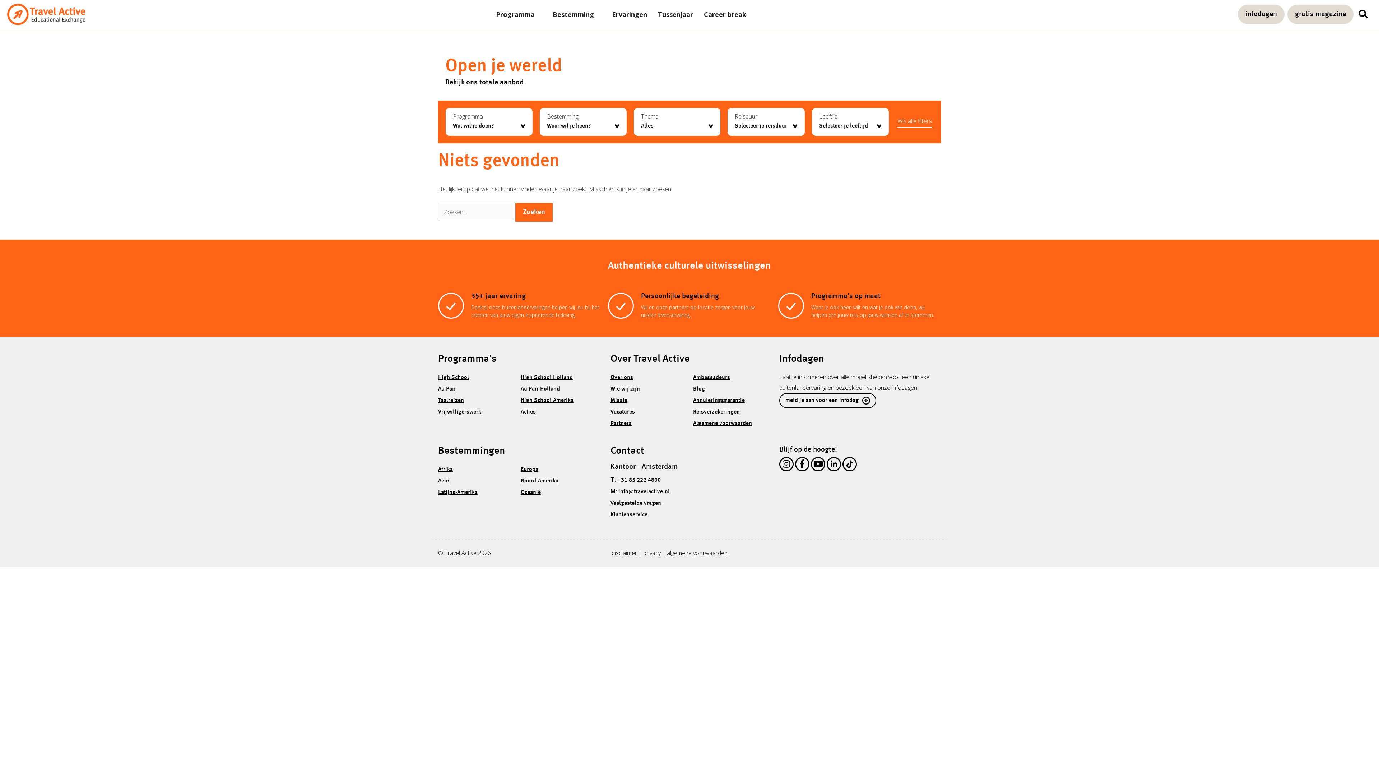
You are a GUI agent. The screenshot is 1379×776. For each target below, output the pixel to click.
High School (453, 377)
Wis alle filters (914, 121)
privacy (652, 553)
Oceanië (531, 492)
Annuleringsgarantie (719, 400)
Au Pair (447, 389)
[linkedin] (834, 465)
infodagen (1261, 14)
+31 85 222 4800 (639, 480)
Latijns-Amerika (458, 492)
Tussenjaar (675, 14)
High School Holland (547, 377)
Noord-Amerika (539, 481)
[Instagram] (786, 465)
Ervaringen (629, 14)
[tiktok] (849, 465)
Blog (699, 389)
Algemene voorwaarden (722, 423)
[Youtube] (818, 465)
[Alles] (677, 126)
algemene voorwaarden (697, 553)
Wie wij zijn (625, 389)
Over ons (621, 377)
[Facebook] (802, 465)
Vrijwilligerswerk (459, 412)
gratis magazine (1320, 14)
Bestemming (573, 14)
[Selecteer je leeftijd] (850, 126)
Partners (621, 423)
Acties (528, 412)
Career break (725, 14)
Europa (529, 469)
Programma (515, 14)
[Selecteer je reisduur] (766, 126)
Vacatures (622, 412)
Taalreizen (451, 400)
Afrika (445, 469)
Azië (443, 481)
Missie (618, 400)
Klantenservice (628, 515)
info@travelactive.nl (644, 492)
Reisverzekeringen (716, 412)
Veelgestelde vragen (635, 503)
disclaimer (624, 553)
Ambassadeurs (711, 377)
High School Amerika (547, 400)
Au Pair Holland (540, 389)
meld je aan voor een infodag (822, 400)
